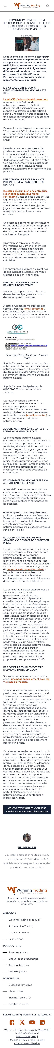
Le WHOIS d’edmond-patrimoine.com (25, 99)
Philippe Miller (27, 847)
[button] (5, 5)
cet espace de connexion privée (25, 569)
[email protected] (33, 308)
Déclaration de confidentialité (26, 1040)
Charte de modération (27, 1043)
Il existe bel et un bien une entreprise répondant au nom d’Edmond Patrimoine (25, 194)
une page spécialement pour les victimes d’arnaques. (26, 680)
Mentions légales (26, 1036)
